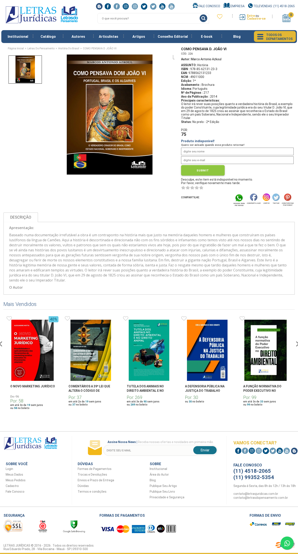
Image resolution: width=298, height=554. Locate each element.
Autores (78, 37)
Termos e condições (92, 491)
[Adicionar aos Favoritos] (9, 319)
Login (9, 469)
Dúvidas (83, 486)
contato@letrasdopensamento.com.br (260, 497)
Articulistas (108, 37)
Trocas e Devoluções (92, 474)
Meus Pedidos (16, 480)
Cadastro (12, 486)
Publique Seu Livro (162, 491)
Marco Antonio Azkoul (206, 59)
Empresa (237, 6)
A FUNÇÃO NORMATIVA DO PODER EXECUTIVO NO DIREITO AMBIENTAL (262, 391)
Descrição (20, 217)
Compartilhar (253, 203)
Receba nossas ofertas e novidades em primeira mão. (161, 442)
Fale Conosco (209, 6)
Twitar (276, 203)
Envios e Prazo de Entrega (96, 480)
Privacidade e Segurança (167, 497)
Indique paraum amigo (239, 204)
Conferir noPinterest (288, 204)
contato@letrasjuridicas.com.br (255, 493)
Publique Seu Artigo (163, 486)
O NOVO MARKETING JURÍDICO (32, 386)
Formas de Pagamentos (94, 469)
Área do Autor (159, 474)
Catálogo (48, 37)
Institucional (18, 37)
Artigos (138, 37)
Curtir (266, 203)
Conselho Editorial (173, 37)
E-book (206, 37)
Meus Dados (14, 474)
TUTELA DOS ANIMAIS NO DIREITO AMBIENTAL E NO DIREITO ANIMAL (145, 391)
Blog (237, 37)
